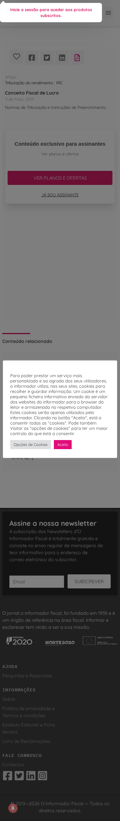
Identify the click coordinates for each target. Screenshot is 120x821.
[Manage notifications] (12, 808)
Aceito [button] (62, 444)
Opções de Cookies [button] (30, 444)
